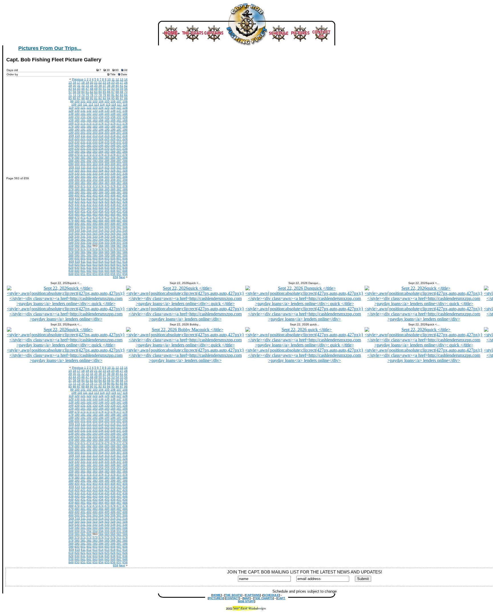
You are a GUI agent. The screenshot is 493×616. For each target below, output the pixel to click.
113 (96, 104)
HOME (216, 595)
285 (107, 157)
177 (119, 123)
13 (121, 79)
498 (125, 223)
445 (107, 208)
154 (101, 116)
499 (71, 226)
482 (89, 220)
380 (77, 189)
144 (101, 113)
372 (89, 186)
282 (89, 157)
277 (119, 154)
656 (113, 273)
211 (83, 135)
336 (113, 173)
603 (95, 258)
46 (83, 88)
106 (113, 101)
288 (125, 157)
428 (125, 201)
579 (71, 251)
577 (119, 248)
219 (71, 138)
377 (119, 186)
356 (113, 179)
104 (101, 101)
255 (107, 148)
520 (77, 233)
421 (83, 201)
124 (101, 107)
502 (89, 226)
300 (77, 164)
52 (108, 88)
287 (119, 157)
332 (89, 173)
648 (125, 270)
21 (96, 82)
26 (117, 82)
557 (119, 242)
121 (83, 107)
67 (113, 91)
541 (83, 239)
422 (89, 201)
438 (125, 204)
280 (77, 157)
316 (113, 167)
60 (83, 91)
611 (83, 261)
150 (77, 116)
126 (113, 107)
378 (125, 186)
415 (107, 198)
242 (89, 145)
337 (119, 173)
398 (125, 192)
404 (101, 195)
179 (71, 126)
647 (119, 270)
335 (107, 173)
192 (89, 129)
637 (119, 267)
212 (89, 135)
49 (96, 88)
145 (107, 113)
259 (71, 151)
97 (121, 98)
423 (95, 201)
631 (83, 267)
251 (83, 148)
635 (107, 267)
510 (77, 229)
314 (101, 167)
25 (113, 82)
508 (125, 226)
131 (83, 110)
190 (77, 129)
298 (125, 160)
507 (119, 226)
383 (95, 189)
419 (71, 201)
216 (113, 135)
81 (113, 94)
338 (125, 173)
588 (125, 251)
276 (113, 154)
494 (101, 223)
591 (83, 255)
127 (119, 107)
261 (83, 151)
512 (89, 229)
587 (119, 251)
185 (107, 126)
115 (108, 104)
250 (77, 148)
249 (71, 148)
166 (113, 120)
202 (89, 132)
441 (83, 208)
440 (77, 208)
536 (113, 236)
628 (125, 264)
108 (125, 101)
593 (95, 255)
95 (113, 98)
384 (101, 189)
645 (107, 270)
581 (83, 251)
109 (73, 104)
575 (107, 248)
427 (119, 201)
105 (107, 101)
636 (113, 267)
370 (77, 186)
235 (107, 142)
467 (119, 214)
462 (89, 214)
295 (107, 160)
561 (83, 245)
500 (77, 226)
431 (83, 204)
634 (101, 267)
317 (119, 167)
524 (101, 233)
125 (107, 107)
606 (113, 258)
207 (119, 132)
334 (101, 173)
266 (113, 151)
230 (77, 142)
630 (77, 267)
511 (83, 229)
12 (117, 79)
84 (126, 94)
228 (125, 138)
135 (107, 110)
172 (89, 123)
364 (101, 182)
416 (113, 198)
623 (95, 264)
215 (107, 135)
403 (95, 195)
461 (83, 214)
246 (113, 145)
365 (107, 182)
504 (101, 226)
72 (74, 94)
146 (113, 113)
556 (113, 242)
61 (87, 91)
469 (71, 217)
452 (89, 211)
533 (95, 236)
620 (77, 264)
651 (83, 273)
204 (101, 132)
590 (77, 255)
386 (113, 189)
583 (95, 251)
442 (89, 208)
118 (125, 104)
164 (101, 120)
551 (83, 242)
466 (113, 214)
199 (71, 132)
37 (104, 85)
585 (107, 251)
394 (101, 192)
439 (71, 208)
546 (113, 239)
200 (77, 132)
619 (71, 264)
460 (77, 214)
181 (83, 126)
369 (71, 186)
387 (119, 189)
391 (83, 192)
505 (107, 226)
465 (107, 214)
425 (107, 201)
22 (100, 82)
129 (71, 110)
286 (113, 157)
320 (77, 170)
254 (101, 148)
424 (101, 201)
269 (71, 154)
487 (119, 220)
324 (101, 170)
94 (108, 98)
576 (113, 248)
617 (119, 261)
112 (90, 104)
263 (95, 151)
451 (83, 211)
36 (100, 85)
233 (95, 142)
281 (83, 157)
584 (101, 251)
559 (71, 245)
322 (89, 170)
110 (79, 104)
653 (95, 273)
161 (83, 120)
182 (89, 126)
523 (95, 233)
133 (95, 110)
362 (89, 182)
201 (83, 132)
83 (121, 94)
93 (104, 98)
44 (74, 88)
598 (125, 255)
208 (125, 132)
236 (113, 142)
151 (83, 116)
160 (77, 120)
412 (89, 198)
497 (119, 223)
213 (95, 135)
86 (74, 98)
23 (104, 82)
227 (119, 138)
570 (77, 248)
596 (113, 255)
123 (95, 107)
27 (121, 82)
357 (119, 179)
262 (89, 151)
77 (96, 94)
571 (83, 248)
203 (95, 132)
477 (119, 217)
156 (113, 116)
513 (95, 229)
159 (71, 120)
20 (91, 82)
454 (101, 211)
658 (125, 273)
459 (71, 214)
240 (77, 145)
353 (95, 179)
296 (113, 160)
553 (95, 242)
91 (96, 98)
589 (71, 255)
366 (113, 182)
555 (107, 242)
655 (107, 273)
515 (107, 229)
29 (70, 85)
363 (95, 182)
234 (101, 142)
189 (71, 129)
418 (125, 198)
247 (119, 145)
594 (101, 255)
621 (83, 264)
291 (83, 160)
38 (108, 85)
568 (125, 245)
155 (107, 116)
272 (89, 154)
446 (113, 208)
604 (101, 258)
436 (113, 204)
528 (125, 233)
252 (89, 148)
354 (101, 179)
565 (107, 245)
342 (89, 176)
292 (89, 160)
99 (72, 101)
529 (71, 236)
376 (113, 186)
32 (83, 85)
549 (71, 242)
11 (113, 79)
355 (107, 179)
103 (95, 101)
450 (77, 211)
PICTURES (216, 598)
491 (83, 223)
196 (113, 129)
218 (125, 135)
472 (89, 217)
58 (74, 91)
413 (95, 198)
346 (113, 176)
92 (100, 98)
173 (95, 123)
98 (126, 98)
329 (71, 173)
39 (113, 85)
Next (122, 277)
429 (71, 204)
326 (113, 170)
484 (101, 220)
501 (83, 226)
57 (70, 91)
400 (77, 195)
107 (119, 101)
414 (101, 198)
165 (107, 120)
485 (107, 220)
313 (95, 167)
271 (83, 154)
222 (89, 138)
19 (87, 82)
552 (89, 242)
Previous (77, 79)
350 (77, 179)
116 (113, 104)
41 (121, 85)
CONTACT (232, 598)
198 (125, 129)
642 (89, 270)
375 (107, 186)
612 (89, 261)
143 (95, 113)
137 (119, 110)
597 (119, 255)
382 (89, 189)
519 (71, 233)
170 (77, 123)
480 (77, 220)
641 (83, 270)
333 (95, 173)
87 (78, 98)
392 (89, 192)
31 (78, 85)
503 (95, 226)
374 (101, 186)
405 (107, 195)
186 (113, 126)
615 (107, 261)
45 (78, 88)
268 (125, 151)
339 (71, 176)
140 (77, 113)
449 (71, 211)
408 (125, 195)
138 (125, 110)
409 (71, 198)
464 (101, 214)
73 (78, 94)
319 (71, 170)
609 (71, 261)
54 (117, 88)
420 (77, 201)
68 (117, 91)
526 (113, 233)
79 (104, 94)
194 (101, 129)
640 (77, 270)
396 (113, 192)
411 (83, 198)
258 (125, 148)
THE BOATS (233, 595)
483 (95, 220)
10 (109, 79)
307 (119, 164)
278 (125, 154)
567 (119, 245)
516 (113, 229)
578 (125, 248)
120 (77, 107)
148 (125, 113)
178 (125, 123)
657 (119, 273)
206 (113, 132)
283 (95, 157)
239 (71, 145)
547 (119, 239)
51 (104, 88)
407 (119, 195)
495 (107, 223)
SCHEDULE (271, 595)
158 (125, 116)
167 (119, 120)
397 (119, 192)
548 (125, 239)
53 (113, 88)
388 (125, 189)
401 (83, 195)
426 (113, 201)
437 (119, 204)
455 (107, 211)
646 (113, 270)
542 (89, 239)
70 (126, 91)
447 (119, 208)
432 (89, 204)
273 (95, 154)
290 (77, 160)
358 (125, 179)
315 (107, 167)
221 (83, 138)
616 (113, 261)
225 (107, 138)
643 (95, 270)
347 (119, 176)
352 (89, 179)
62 (91, 91)
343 (95, 176)
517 (119, 229)
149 (71, 116)
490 (77, 223)
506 (113, 226)
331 (83, 173)
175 (107, 123)
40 (117, 85)
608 (125, 258)
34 (91, 85)
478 (125, 217)
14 (126, 79)
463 (95, 214)
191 (83, 129)
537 (119, 236)
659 (115, 277)
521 (83, 233)
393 (95, 192)
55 (121, 88)
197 (119, 129)
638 (125, 267)
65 (104, 91)
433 (95, 204)
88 (83, 98)
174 (101, 123)
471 (83, 217)
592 (89, 255)
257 (119, 148)
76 (91, 94)
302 (89, 164)
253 (95, 148)
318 (125, 167)
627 (119, 264)
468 (125, 214)
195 (107, 129)
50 (100, 88)
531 (83, 236)
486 (113, 220)
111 (85, 104)
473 (95, 217)
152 (89, 116)
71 (70, 94)
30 (74, 85)
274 (101, 154)
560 (77, 245)
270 (77, 154)
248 (125, 145)
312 (89, 167)
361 (83, 182)
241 (83, 145)
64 (100, 91)
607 (119, 258)
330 (77, 173)
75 (87, 94)
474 (101, 217)
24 (108, 82)
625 (107, 264)
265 (107, 151)
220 (77, 138)
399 (71, 195)
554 (101, 242)
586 (113, 251)
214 (101, 135)
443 (95, 208)
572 (89, 248)
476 (113, 217)
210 (77, 135)
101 (83, 101)
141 (83, 113)
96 (117, 98)
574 (101, 248)
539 (71, 239)
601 (83, 258)
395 (107, 192)
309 (71, 167)
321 (83, 170)
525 (107, 233)
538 (125, 236)
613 (95, 261)
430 (77, 204)
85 (70, 98)
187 (119, 126)
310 (77, 167)
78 (100, 94)
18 (83, 82)
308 (125, 164)
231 (83, 142)
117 (119, 104)
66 (108, 91)
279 (71, 157)
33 (87, 85)
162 (89, 120)
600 (77, 258)
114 (102, 104)
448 (125, 208)
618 (125, 261)
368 (125, 182)
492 (89, 223)
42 (126, 85)
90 (91, 98)
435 (107, 204)
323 (95, 170)
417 (119, 198)
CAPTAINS (253, 595)
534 (101, 236)
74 (83, 94)
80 (108, 94)
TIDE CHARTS (263, 598)
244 (101, 145)
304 (101, 164)
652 (89, 273)
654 (101, 273)
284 (101, 157)
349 (71, 179)
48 (91, 88)
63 (96, 91)
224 (101, 138)
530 (77, 236)
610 (77, 261)
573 (95, 248)
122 (89, 107)
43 (70, 88)
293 (95, 160)
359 (71, 182)
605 (107, 258)
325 (107, 170)
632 (89, 267)
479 (71, 220)
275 (107, 154)
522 (89, 233)
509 (71, 229)
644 (101, 270)
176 (113, 123)
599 (71, 258)
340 (77, 176)
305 (107, 164)
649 (71, 273)
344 (101, 176)
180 (77, 126)
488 (125, 220)
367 (119, 182)
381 (83, 189)
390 (77, 192)
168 (125, 120)
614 (101, 261)
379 (71, 189)
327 (119, 170)
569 (71, 248)
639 (71, 270)
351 (83, 179)
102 (89, 101)
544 (101, 239)
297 (119, 160)
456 (113, 211)
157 (119, 116)
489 (71, 223)
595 (107, 255)
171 (83, 123)
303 (95, 164)
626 (113, 264)
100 (77, 101)
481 (83, 220)
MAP (246, 598)
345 (107, 176)
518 (125, 229)
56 (126, 88)
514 (101, 229)
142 (89, 113)
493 (95, 223)
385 (107, 189)
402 (89, 195)
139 (71, 113)
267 (119, 151)
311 (83, 167)
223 (95, 138)
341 (83, 176)
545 (107, 239)
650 (77, 273)
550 (77, 242)
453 (95, 211)
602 (89, 258)
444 (101, 208)
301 (83, 164)
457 (119, 211)
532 (89, 236)
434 (101, 204)
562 (89, 245)
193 (95, 129)
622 (89, 264)
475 (107, 217)
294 (101, 160)
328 (125, 170)
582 (89, 251)
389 (71, 192)
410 (77, 198)
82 (117, 94)
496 (113, 223)
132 (89, 110)
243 (95, 145)
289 (71, 160)
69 (121, 91)
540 (77, 239)
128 (125, 107)
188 (125, 126)
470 (77, 217)
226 (113, 138)
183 (95, 126)
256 (113, 148)
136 (113, 110)
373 (95, 186)
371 (83, 186)
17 (78, 82)
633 (95, 267)
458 (125, 211)
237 (119, 142)
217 (119, 135)
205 (107, 132)
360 (77, 182)
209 (71, 135)
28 (126, 82)
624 (101, 264)
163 (95, 120)
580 (77, 251)
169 (71, 123)
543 (95, 239)
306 (113, 164)
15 (70, 82)
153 (95, 116)
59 (78, 91)
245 (107, 145)
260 (77, 151)
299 (71, 164)
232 (89, 142)
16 (74, 82)
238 (125, 142)
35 (96, 85)
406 (113, 195)
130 (77, 110)
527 (119, 233)
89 (87, 98)
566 (113, 245)
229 (71, 142)
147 (119, 113)
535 (107, 236)
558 (125, 242)
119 (71, 107)
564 (101, 245)
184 (101, 126)
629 (71, 267)
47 (87, 88)
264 (101, 151)
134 (101, 110)
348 (125, 176)
